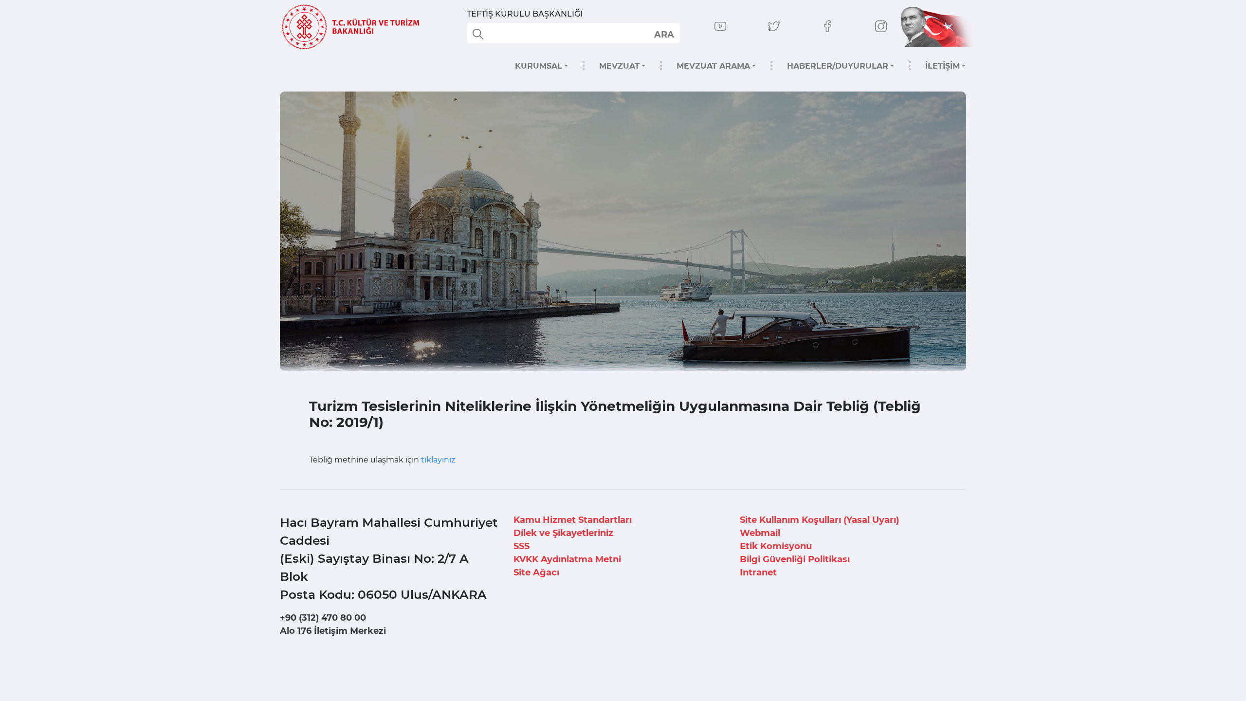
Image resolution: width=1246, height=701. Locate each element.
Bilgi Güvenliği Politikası (795, 559)
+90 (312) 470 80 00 (323, 617)
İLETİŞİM (942, 66)
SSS (521, 546)
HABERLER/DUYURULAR (837, 66)
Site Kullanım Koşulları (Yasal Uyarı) (819, 520)
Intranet (758, 572)
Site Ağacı (536, 572)
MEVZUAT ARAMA (713, 66)
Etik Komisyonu (776, 546)
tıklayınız (438, 459)
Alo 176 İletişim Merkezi (333, 631)
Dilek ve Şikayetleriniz (563, 533)
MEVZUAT (619, 66)
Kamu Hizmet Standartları (572, 520)
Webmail (760, 533)
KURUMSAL (538, 66)
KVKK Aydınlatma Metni (567, 559)
